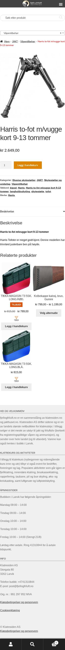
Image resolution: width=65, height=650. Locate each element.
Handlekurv (50, 641)
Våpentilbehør (27, 41)
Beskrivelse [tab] (7, 211)
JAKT (15, 41)
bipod (13, 187)
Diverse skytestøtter (23, 180)
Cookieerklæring (10, 610)
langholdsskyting (20, 191)
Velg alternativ (49, 313)
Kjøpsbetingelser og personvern (19, 602)
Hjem (7, 41)
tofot (48, 191)
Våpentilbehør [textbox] (31, 33)
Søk (32, 644)
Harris (21, 187)
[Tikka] (16, 318)
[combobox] (32, 33)
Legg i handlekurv (28, 165)
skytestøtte (37, 191)
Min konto (11, 644)
